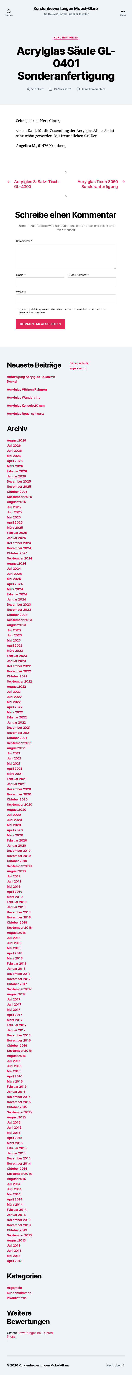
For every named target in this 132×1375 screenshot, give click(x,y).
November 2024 (19, 548)
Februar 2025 (17, 533)
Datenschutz (78, 363)
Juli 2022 (14, 691)
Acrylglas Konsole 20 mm (26, 405)
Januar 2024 (16, 599)
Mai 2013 (13, 1256)
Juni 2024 (14, 574)
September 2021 (19, 743)
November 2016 (19, 1040)
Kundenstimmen (66, 37)
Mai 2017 (13, 1009)
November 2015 (19, 1102)
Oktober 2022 (17, 676)
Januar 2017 (16, 1030)
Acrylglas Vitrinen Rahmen (27, 389)
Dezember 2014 (19, 1158)
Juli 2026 (14, 445)
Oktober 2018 (17, 922)
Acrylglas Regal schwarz (25, 413)
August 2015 (16, 1117)
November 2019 (19, 856)
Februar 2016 (17, 1086)
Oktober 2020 (17, 799)
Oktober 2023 (17, 615)
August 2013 (16, 1240)
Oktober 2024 (17, 553)
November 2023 (19, 609)
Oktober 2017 (17, 984)
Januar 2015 (16, 1153)
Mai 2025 (14, 517)
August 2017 (16, 994)
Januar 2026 (16, 476)
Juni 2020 (14, 820)
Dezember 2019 (19, 850)
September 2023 (19, 620)
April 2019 (14, 891)
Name (21, 275)
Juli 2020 (14, 815)
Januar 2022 (16, 722)
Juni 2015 (14, 1127)
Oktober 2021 (17, 738)
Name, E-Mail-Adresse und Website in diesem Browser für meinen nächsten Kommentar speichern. (63, 311)
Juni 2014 (14, 1189)
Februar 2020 (17, 840)
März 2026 (15, 466)
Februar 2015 (17, 1148)
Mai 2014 (13, 1194)
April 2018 (14, 953)
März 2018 (15, 958)
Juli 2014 (13, 1184)
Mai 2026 (14, 456)
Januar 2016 (16, 1091)
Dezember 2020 (19, 789)
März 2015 (15, 1143)
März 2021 (15, 774)
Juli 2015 (13, 1122)
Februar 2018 (17, 963)
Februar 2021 (16, 779)
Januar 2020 (16, 845)
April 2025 (15, 522)
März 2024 (15, 589)
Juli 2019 (13, 876)
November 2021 (19, 733)
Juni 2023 (14, 635)
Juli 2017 (13, 999)
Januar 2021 (16, 784)
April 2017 (14, 1015)
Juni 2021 (14, 758)
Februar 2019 (17, 902)
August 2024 (16, 563)
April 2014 (14, 1199)
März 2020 (15, 835)
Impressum (77, 368)
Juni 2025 (14, 512)
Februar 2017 (16, 1025)
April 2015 (14, 1138)
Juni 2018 (14, 943)
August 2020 (16, 809)
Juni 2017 (14, 1004)
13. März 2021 (63, 89)
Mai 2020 (14, 825)
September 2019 (19, 866)
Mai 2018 (13, 948)
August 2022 (16, 686)
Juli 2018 (13, 938)
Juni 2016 (14, 1066)
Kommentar (24, 241)
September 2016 (19, 1050)
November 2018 (19, 917)
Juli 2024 (14, 568)
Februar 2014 (17, 1209)
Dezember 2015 (19, 1097)
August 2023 (16, 625)
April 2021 (14, 768)
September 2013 (19, 1235)
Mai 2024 (14, 579)
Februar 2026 (17, 471)
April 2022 (14, 707)
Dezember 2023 (19, 604)
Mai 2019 (13, 886)
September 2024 (19, 558)
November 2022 (19, 671)
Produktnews (16, 1298)
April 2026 (15, 461)
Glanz (40, 89)
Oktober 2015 (17, 1107)
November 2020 (19, 794)
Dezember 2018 (19, 912)
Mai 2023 (14, 640)
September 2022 (19, 681)
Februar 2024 (17, 594)
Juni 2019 (14, 881)
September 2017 (19, 989)
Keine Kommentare (93, 89)
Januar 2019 (16, 907)
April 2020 (15, 830)
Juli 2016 (13, 1061)
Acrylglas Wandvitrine (23, 397)
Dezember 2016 (19, 1035)
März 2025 (15, 527)
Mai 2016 (13, 1071)
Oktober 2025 (17, 491)
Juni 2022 (14, 697)
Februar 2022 (17, 717)
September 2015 (19, 1112)
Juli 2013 (13, 1245)
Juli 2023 (14, 630)
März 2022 (15, 712)
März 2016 (15, 1081)
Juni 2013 (14, 1250)
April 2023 (15, 645)
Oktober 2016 (17, 1045)
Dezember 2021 (18, 727)
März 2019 (15, 897)
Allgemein (14, 1288)
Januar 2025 (16, 538)
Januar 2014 (16, 1215)
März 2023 (15, 650)
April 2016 (14, 1076)
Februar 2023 (17, 656)
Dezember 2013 (19, 1220)
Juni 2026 (14, 450)
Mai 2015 (13, 1132)
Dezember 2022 (19, 666)
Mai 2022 (14, 702)
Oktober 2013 (17, 1230)
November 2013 (19, 1225)
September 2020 (19, 804)
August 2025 (16, 502)
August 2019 (16, 871)
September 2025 (19, 497)
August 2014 (16, 1179)
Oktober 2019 (17, 861)
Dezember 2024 (19, 543)
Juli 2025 (14, 507)
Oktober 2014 (17, 1168)
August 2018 (16, 933)
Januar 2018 (16, 968)
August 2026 (16, 440)
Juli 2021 (13, 753)
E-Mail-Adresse (78, 275)
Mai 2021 (13, 763)
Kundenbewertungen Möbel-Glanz (66, 8)
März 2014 (15, 1204)
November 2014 (19, 1163)
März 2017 (15, 1020)
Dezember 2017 (18, 974)
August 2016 (16, 1056)
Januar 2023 (16, 661)
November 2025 (19, 486)
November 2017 (19, 979)
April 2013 (14, 1261)
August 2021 (16, 748)
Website (21, 291)
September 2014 (19, 1174)
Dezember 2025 (19, 481)
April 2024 (15, 584)
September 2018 (19, 927)
